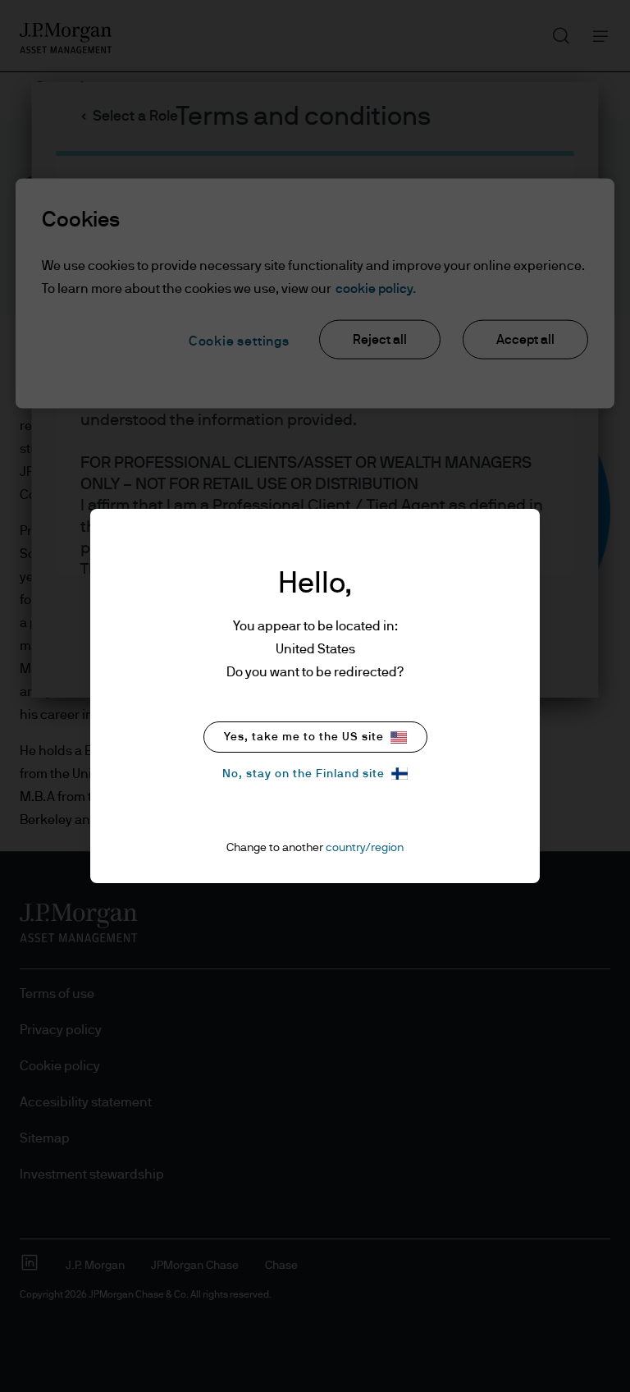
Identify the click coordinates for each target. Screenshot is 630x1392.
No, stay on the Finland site (303, 774)
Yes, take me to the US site (304, 737)
